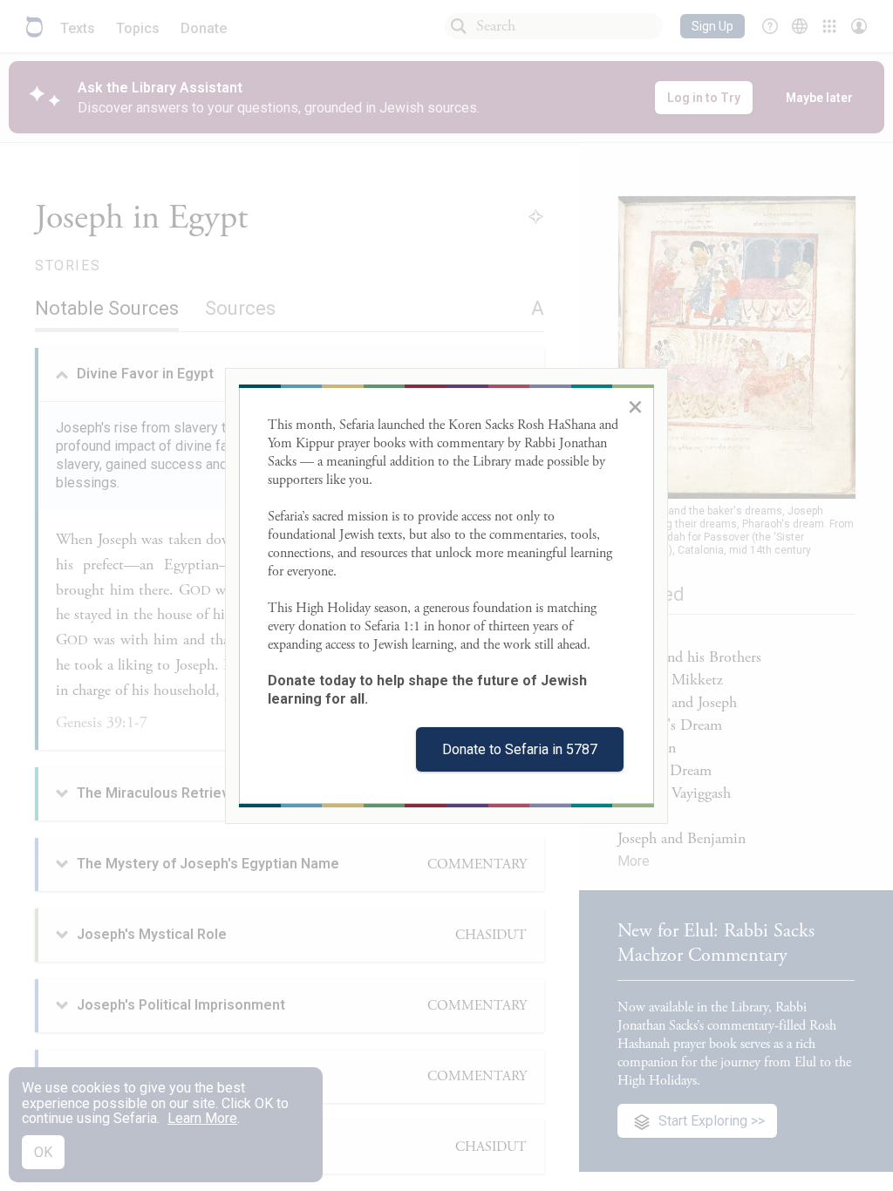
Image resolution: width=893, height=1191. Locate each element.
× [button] (635, 406)
